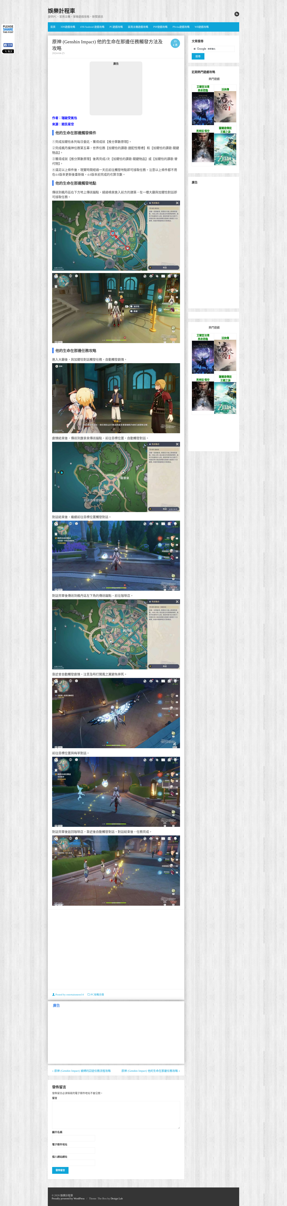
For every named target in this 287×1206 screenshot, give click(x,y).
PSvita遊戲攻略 (181, 26)
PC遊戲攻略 (116, 26)
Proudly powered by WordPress (68, 1198)
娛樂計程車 (61, 11)
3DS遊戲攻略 (68, 26)
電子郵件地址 (59, 1144)
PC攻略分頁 (97, 994)
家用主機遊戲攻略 (138, 26)
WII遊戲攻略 (202, 26)
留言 (54, 1097)
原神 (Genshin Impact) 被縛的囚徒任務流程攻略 (81, 1070)
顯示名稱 (57, 1132)
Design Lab (117, 1198)
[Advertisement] (116, 90)
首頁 (52, 26)
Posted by (69, 994)
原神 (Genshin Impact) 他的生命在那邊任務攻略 (150, 1070)
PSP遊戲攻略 (160, 26)
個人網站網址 (59, 1156)
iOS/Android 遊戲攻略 (92, 26)
